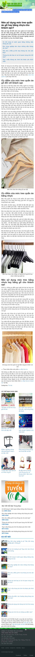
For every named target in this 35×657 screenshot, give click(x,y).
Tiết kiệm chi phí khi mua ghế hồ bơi (8, 408)
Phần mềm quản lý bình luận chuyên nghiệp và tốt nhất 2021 (26, 430)
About (23, 648)
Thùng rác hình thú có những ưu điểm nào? (20, 612)
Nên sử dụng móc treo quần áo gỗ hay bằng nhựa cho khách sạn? (16, 25)
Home (3, 10)
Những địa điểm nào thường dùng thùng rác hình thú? (17, 531)
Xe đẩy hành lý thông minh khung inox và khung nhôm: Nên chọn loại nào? (25, 473)
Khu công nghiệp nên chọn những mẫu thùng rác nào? (18, 47)
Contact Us (12, 648)
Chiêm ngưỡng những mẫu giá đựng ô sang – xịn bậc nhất (8, 451)
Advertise (18, 648)
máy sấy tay (27, 622)
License (7, 648)
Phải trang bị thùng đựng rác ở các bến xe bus (26, 450)
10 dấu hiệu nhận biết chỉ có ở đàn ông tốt (8, 471)
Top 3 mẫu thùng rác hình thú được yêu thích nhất (18, 60)
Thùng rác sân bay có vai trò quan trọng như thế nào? (18, 56)
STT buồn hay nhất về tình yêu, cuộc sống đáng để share (26, 409)
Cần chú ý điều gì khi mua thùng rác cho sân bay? (18, 51)
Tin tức (9, 10)
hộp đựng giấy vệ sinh (18, 624)
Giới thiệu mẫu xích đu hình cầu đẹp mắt (7, 429)
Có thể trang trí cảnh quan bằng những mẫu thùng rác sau (18, 43)
